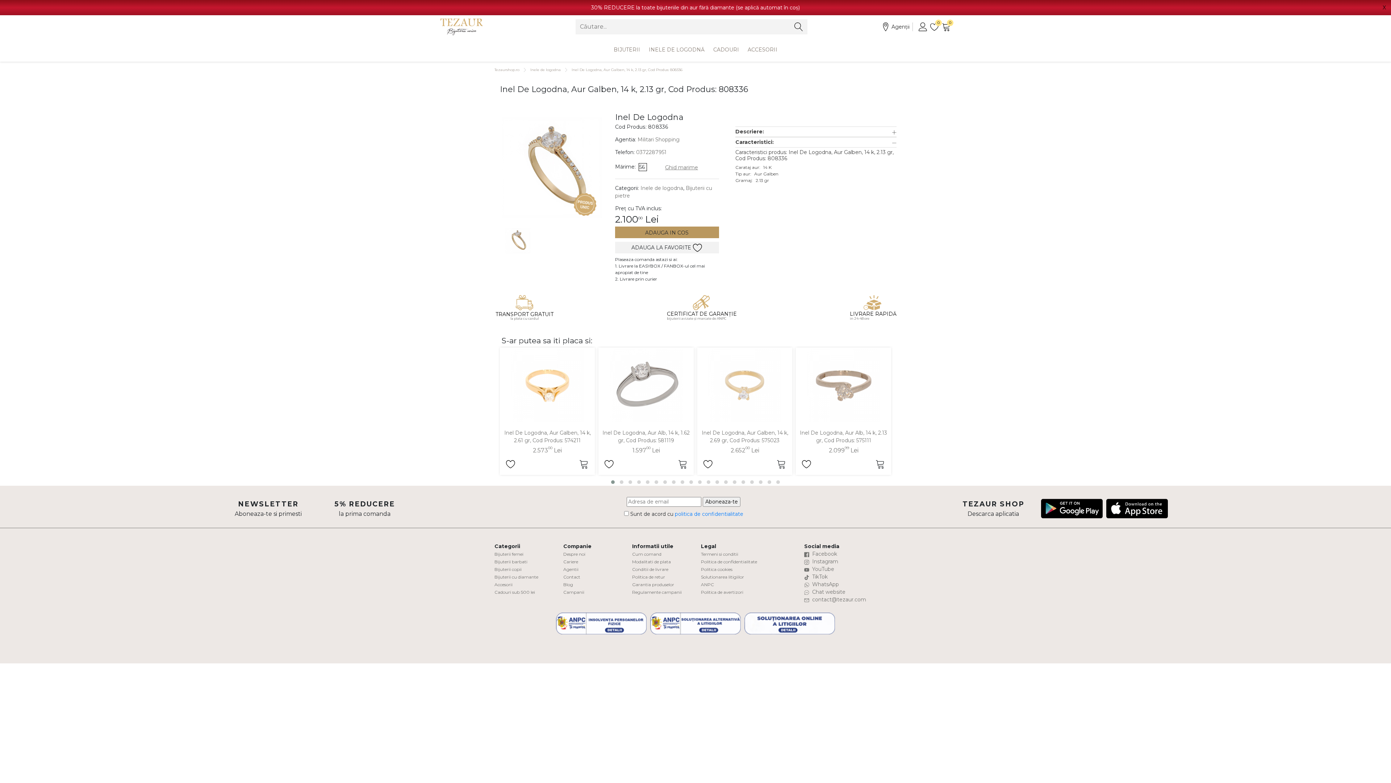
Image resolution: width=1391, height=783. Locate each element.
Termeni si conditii (719, 554)
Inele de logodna (545, 69)
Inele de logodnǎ (677, 49)
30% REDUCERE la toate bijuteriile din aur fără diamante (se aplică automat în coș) (695, 7)
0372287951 (651, 152)
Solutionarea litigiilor (722, 577)
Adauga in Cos (667, 232)
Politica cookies (716, 569)
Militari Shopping (659, 139)
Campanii (573, 592)
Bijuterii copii (508, 569)
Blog (568, 584)
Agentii (570, 569)
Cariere (570, 561)
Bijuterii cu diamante (516, 577)
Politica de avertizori (722, 592)
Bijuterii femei (508, 554)
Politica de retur (648, 577)
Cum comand (646, 554)
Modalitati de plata (651, 561)
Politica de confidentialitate (729, 561)
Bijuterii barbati (510, 561)
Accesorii (762, 49)
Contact (571, 577)
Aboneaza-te (721, 501)
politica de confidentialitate (709, 514)
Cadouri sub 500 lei (514, 592)
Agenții (900, 27)
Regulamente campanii (657, 592)
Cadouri (726, 49)
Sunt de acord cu (686, 514)
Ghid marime (681, 167)
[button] (816, 132)
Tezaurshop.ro (506, 69)
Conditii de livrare (650, 569)
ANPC (707, 584)
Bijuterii (627, 49)
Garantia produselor (653, 584)
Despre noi (574, 554)
